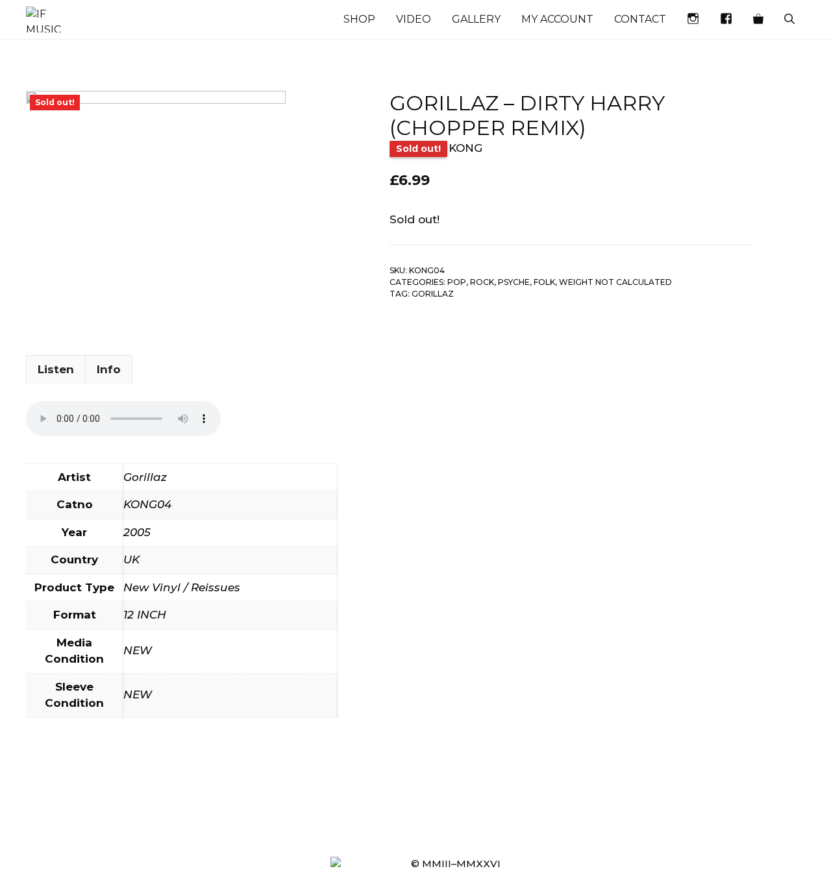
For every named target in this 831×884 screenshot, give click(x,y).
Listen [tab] (56, 369)
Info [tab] (109, 369)
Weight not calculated (615, 282)
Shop (359, 19)
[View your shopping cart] (758, 19)
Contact (640, 19)
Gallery (476, 19)
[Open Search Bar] (789, 19)
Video (413, 19)
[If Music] (43, 19)
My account (557, 19)
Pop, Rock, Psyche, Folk (501, 282)
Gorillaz (433, 294)
